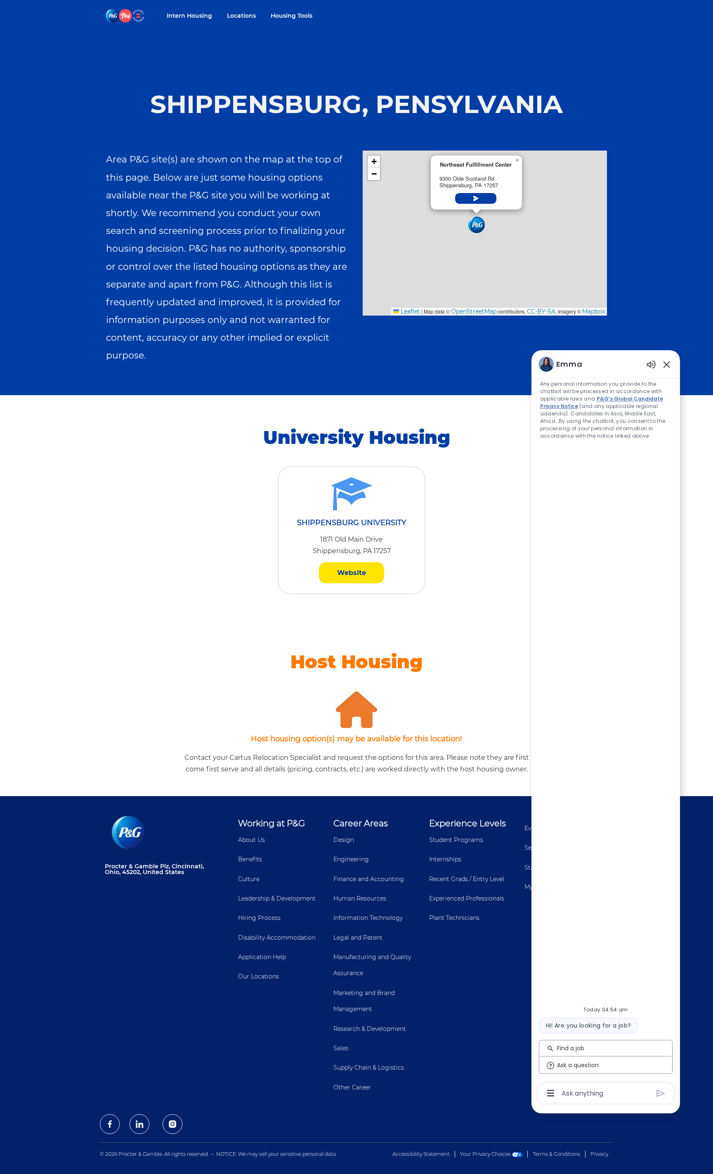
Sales (340, 1048)
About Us (251, 840)
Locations (241, 15)
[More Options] (550, 1093)
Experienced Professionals (466, 898)
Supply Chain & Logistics (368, 1067)
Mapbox (593, 311)
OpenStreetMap (474, 311)
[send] (661, 1093)
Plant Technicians (454, 918)
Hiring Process (259, 918)
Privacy (599, 1154)
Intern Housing (189, 15)
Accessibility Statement (421, 1154)
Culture (249, 879)
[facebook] (110, 1124)
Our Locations (258, 976)
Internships (445, 859)
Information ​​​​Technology (368, 918)
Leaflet (409, 311)
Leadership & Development (277, 898)
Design (343, 840)
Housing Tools (291, 15)
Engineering (351, 859)
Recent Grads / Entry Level (466, 879)
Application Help (262, 957)
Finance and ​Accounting (368, 879)
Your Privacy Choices (486, 1154)
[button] (476, 225)
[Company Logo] (125, 15)
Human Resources (359, 898)
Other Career (352, 1087)
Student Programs (456, 840)
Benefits (250, 859)
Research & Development (369, 1029)
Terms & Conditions (556, 1154)
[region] (605, 728)
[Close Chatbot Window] (666, 364)
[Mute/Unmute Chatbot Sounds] (651, 364)
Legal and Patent (357, 937)
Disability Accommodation (277, 937)
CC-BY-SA (541, 311)
